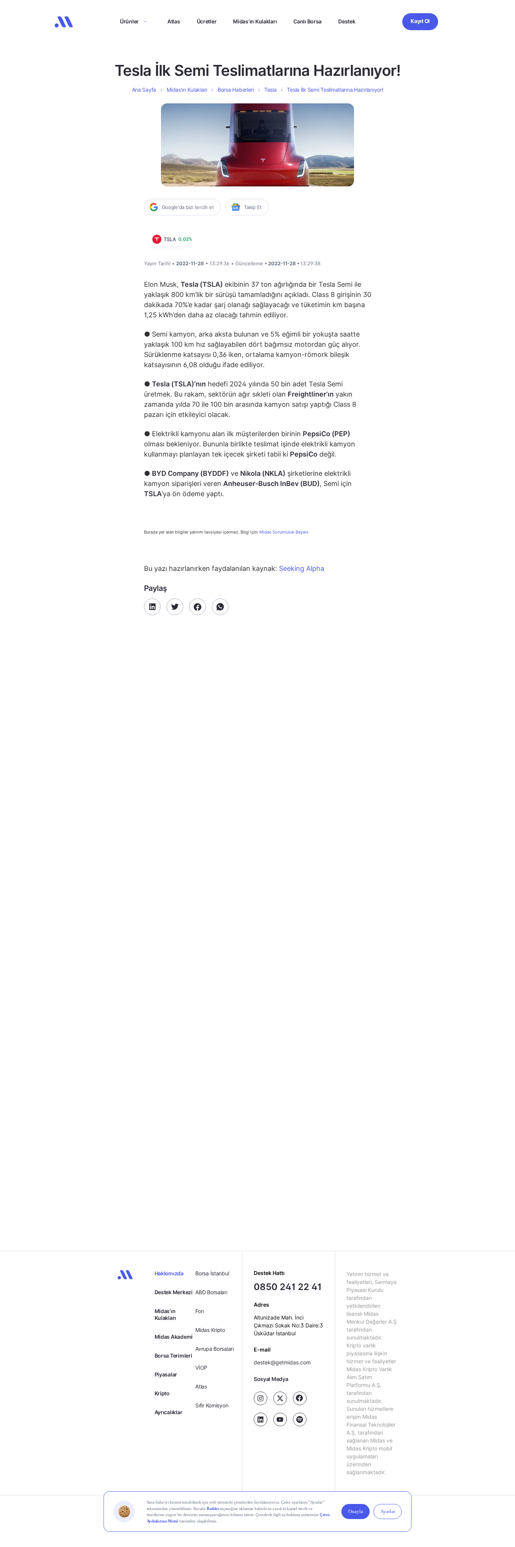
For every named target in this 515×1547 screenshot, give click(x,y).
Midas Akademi (174, 1336)
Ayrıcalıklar (168, 1412)
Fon (199, 1311)
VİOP (201, 1367)
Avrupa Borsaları (214, 1349)
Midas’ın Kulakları (255, 21)
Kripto (162, 1393)
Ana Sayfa (144, 89)
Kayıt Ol (420, 21)
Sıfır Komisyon (211, 1405)
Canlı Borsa (307, 21)
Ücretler (207, 21)
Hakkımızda (169, 1273)
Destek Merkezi (174, 1292)
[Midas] (64, 21)
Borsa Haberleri (236, 89)
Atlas (173, 21)
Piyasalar (166, 1374)
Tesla (270, 89)
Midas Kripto (210, 1330)
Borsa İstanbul (212, 1273)
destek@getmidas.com (282, 1362)
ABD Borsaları (211, 1292)
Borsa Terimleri (173, 1355)
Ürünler (129, 21)
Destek (346, 21)
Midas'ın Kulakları (165, 1314)
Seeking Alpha (300, 568)
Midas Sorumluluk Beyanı (283, 532)
